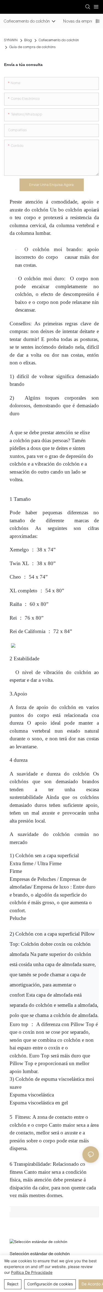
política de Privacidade (31, 1272)
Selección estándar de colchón (40, 1253)
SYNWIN (11, 40)
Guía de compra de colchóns (32, 47)
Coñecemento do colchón (59, 40)
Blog (28, 40)
